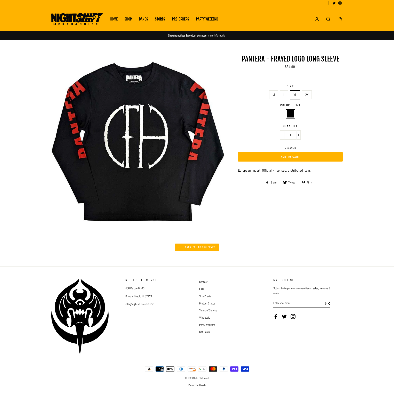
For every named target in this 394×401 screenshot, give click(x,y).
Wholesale (204, 317)
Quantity (290, 126)
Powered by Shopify (197, 385)
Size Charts (205, 296)
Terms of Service (208, 310)
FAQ (201, 289)
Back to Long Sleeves (200, 247)
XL (295, 94)
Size (290, 86)
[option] (197, 35)
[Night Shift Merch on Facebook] (275, 316)
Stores (160, 19)
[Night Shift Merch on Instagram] (293, 316)
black (290, 114)
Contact (203, 282)
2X (306, 94)
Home (114, 19)
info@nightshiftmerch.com (139, 304)
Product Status (207, 303)
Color (290, 105)
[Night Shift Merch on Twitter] (284, 316)
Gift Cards (204, 332)
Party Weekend (207, 19)
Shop (128, 19)
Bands (143, 19)
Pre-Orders (180, 19)
